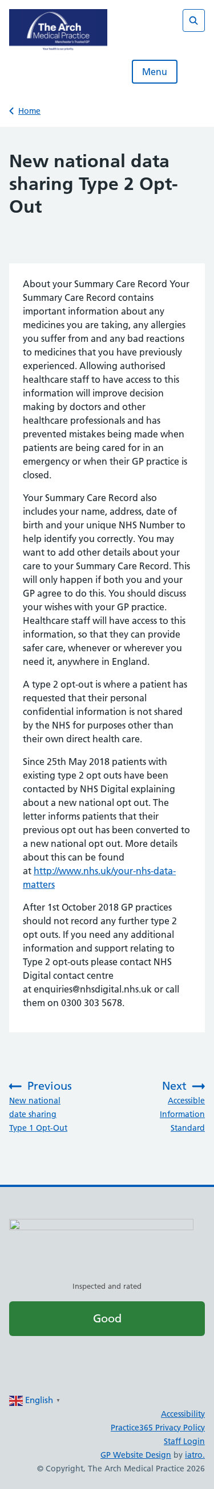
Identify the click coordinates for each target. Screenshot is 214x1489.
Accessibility (183, 1414)
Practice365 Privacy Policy (158, 1427)
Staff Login (184, 1441)
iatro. (195, 1455)
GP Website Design (135, 1455)
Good (107, 1318)
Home (29, 111)
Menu (154, 71)
